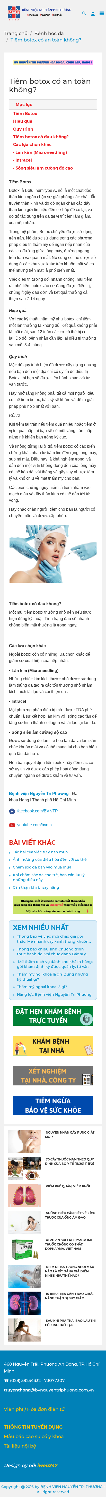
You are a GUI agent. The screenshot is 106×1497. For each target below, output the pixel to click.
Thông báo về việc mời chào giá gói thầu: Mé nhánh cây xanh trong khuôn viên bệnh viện (53, 939)
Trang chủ (16, 33)
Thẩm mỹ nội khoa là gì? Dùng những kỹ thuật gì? (52, 977)
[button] (84, 13)
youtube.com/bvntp (34, 825)
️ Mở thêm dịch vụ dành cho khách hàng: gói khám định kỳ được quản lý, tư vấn (55, 964)
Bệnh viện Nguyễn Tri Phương (39, 793)
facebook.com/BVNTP (37, 811)
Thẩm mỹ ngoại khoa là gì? (42, 987)
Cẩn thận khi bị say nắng (36, 887)
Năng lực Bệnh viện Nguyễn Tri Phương (54, 994)
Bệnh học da (49, 33)
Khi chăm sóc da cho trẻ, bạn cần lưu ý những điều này (49, 877)
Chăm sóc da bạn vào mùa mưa (42, 867)
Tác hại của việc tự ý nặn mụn (40, 852)
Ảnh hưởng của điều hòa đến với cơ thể (50, 859)
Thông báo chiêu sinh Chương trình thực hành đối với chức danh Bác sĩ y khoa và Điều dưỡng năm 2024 (51, 952)
